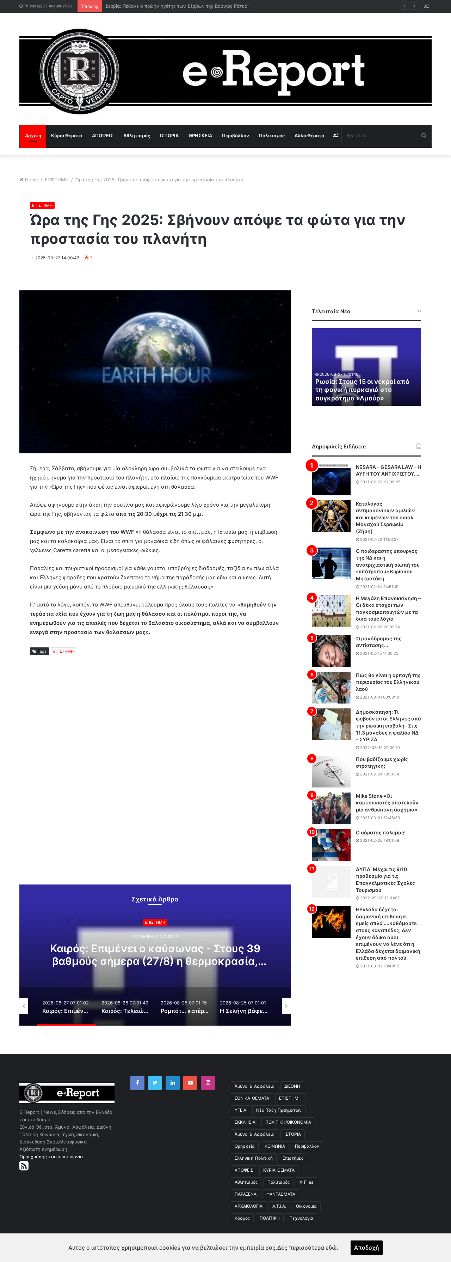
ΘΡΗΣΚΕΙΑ (200, 135)
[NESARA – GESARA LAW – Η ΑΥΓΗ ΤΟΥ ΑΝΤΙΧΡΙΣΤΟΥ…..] (331, 479)
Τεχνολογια (301, 1218)
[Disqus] (155, 776)
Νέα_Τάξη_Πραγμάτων (279, 1110)
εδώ (331, 1247)
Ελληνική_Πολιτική (254, 1158)
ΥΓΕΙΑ (240, 1110)
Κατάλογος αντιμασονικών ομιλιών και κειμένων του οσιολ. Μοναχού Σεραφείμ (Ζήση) (385, 517)
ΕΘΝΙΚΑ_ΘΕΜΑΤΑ (252, 1098)
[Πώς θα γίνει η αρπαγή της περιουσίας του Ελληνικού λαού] (331, 688)
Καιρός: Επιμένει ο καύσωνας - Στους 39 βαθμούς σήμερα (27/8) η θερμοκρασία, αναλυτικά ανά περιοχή (155, 961)
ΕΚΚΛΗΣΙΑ (245, 1122)
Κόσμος (242, 1218)
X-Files (306, 1182)
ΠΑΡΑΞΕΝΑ (246, 1194)
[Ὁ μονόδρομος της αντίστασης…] (331, 651)
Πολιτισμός (272, 135)
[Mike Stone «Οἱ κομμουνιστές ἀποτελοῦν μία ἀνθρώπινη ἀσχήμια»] (331, 808)
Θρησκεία (245, 1146)
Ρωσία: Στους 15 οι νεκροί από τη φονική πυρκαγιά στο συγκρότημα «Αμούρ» (362, 390)
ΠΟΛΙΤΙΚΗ (270, 1218)
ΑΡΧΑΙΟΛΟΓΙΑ (248, 1206)
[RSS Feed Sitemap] (24, 1165)
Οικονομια (306, 1206)
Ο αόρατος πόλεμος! (381, 832)
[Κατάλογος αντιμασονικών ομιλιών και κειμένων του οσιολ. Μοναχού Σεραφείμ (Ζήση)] (331, 516)
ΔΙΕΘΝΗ (292, 1086)
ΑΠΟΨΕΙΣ (102, 135)
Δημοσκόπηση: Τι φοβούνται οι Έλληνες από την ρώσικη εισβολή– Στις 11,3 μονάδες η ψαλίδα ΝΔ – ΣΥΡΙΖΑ (388, 725)
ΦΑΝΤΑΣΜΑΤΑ (280, 1194)
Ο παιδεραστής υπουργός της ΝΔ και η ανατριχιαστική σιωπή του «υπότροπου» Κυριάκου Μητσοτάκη (388, 564)
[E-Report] (225, 71)
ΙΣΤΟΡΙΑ (169, 135)
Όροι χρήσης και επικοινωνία (51, 1156)
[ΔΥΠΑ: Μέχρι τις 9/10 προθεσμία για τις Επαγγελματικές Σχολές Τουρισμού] (331, 882)
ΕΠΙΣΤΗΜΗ (57, 179)
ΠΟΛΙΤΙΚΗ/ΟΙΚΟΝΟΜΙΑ (288, 1122)
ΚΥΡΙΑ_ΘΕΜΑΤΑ (279, 1170)
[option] (155, 955)
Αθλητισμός (136, 135)
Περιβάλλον (235, 135)
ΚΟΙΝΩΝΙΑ (275, 1146)
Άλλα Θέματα (309, 135)
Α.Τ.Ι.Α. (279, 1206)
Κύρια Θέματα (66, 135)
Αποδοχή (366, 1247)
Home (31, 179)
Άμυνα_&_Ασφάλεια (254, 1086)
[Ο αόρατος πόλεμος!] (331, 845)
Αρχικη (33, 135)
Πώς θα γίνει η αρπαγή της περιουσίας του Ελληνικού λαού (388, 682)
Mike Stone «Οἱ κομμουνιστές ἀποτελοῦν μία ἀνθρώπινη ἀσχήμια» (387, 803)
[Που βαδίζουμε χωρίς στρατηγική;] (331, 771)
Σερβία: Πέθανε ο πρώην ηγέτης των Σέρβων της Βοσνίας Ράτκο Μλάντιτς (187, 6)
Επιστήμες (293, 1158)
